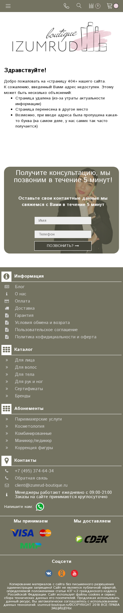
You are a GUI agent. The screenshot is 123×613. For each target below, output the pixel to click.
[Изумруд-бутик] (61, 36)
